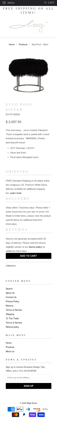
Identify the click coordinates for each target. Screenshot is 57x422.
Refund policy (12, 326)
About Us (10, 292)
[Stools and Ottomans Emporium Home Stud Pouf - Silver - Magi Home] (28, 74)
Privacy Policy (12, 301)
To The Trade (12, 318)
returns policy (35, 246)
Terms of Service (14, 309)
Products (10, 347)
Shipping (10, 314)
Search (9, 288)
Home (9, 342)
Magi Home (32, 403)
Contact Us (11, 297)
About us (10, 351)
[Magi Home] (28, 26)
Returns (9, 305)
